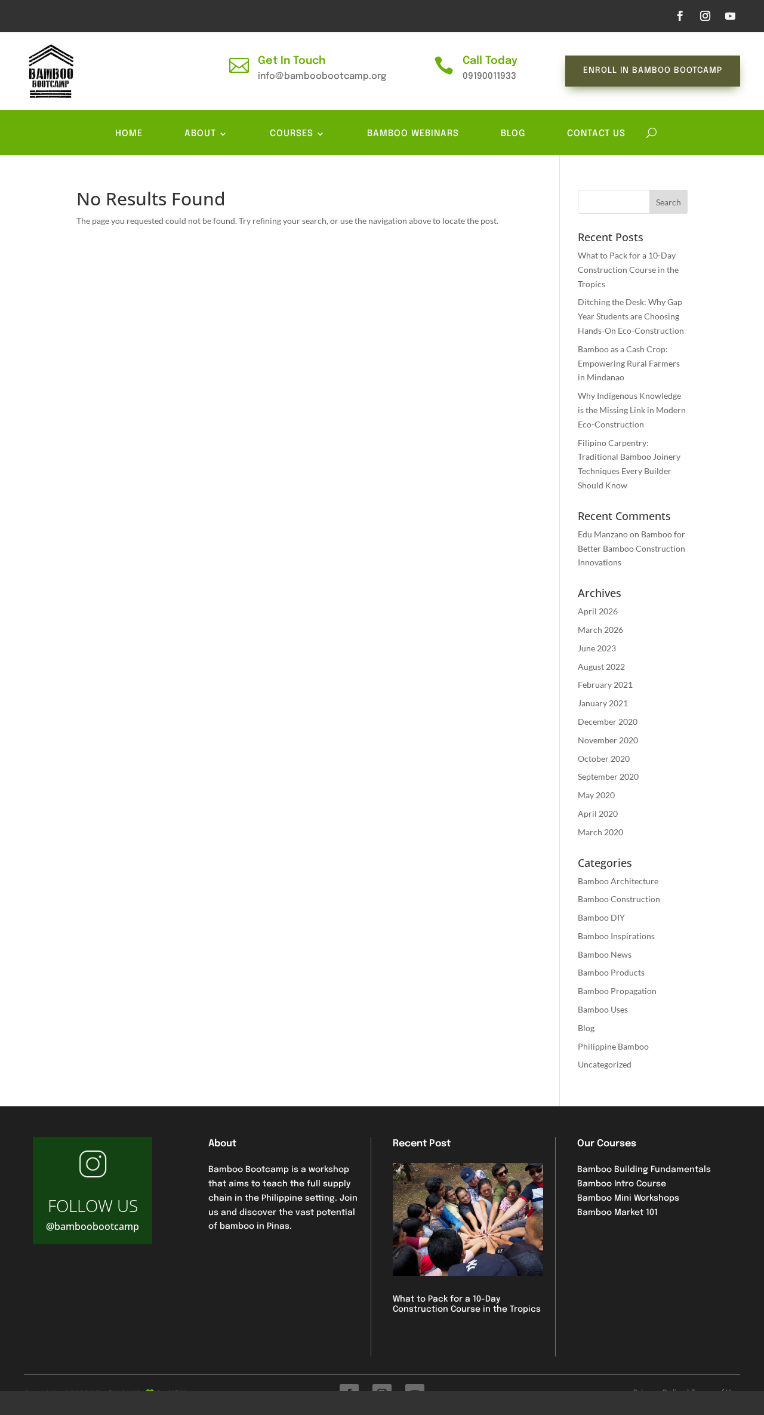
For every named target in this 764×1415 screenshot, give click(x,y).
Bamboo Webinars (413, 134)
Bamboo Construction (619, 899)
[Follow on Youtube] (730, 16)
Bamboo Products (611, 972)
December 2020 (607, 721)
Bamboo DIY (601, 917)
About (200, 134)
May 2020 (596, 795)
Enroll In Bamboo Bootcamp (652, 70)
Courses (291, 134)
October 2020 (604, 758)
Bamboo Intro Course (621, 1184)
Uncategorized (604, 1064)
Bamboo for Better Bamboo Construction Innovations (631, 548)
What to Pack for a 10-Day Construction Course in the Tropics (628, 269)
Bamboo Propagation (617, 991)
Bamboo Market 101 (617, 1212)
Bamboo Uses (603, 1009)
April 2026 (598, 611)
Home (129, 134)
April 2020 (598, 813)
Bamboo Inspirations (616, 936)
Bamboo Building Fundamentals (644, 1169)
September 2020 (608, 776)
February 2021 (605, 684)
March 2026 (600, 630)
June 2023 (597, 648)
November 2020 (608, 740)
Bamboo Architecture (618, 881)
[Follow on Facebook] (680, 16)
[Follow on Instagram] (705, 16)
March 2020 (600, 832)
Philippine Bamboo (613, 1046)
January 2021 (603, 703)
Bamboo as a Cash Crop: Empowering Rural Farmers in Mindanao (629, 363)
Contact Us (596, 134)
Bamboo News (604, 954)
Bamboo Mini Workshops (628, 1198)
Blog (513, 134)
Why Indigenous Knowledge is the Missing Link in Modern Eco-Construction (632, 409)
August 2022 (601, 667)
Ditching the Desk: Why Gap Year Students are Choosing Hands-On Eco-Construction (631, 316)
